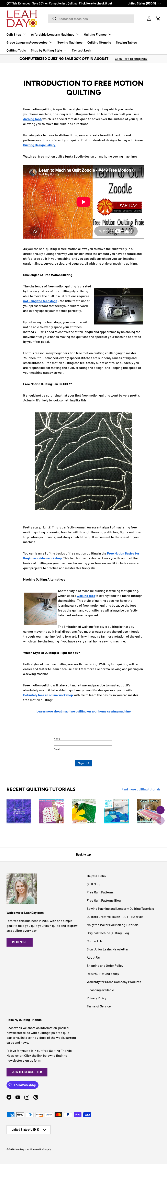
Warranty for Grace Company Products (114, 982)
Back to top (83, 854)
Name (57, 738)
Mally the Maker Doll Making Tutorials (112, 925)
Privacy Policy (96, 998)
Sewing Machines (69, 42)
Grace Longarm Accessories (27, 42)
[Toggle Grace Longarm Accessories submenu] (50, 42)
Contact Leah (81, 50)
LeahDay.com (22, 1149)
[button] (158, 18)
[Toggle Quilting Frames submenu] (109, 34)
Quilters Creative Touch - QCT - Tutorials (115, 916)
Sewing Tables (126, 42)
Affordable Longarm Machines (52, 34)
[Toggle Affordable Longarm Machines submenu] (77, 34)
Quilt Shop (14, 34)
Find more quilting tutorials (141, 789)
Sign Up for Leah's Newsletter (108, 949)
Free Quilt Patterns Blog (104, 900)
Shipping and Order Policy (105, 965)
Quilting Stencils (99, 42)
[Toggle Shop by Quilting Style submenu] (65, 50)
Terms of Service (99, 1006)
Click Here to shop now (131, 58)
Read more (19, 942)
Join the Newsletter (27, 1072)
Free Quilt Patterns (100, 892)
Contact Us (94, 941)
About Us (93, 957)
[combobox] (91, 18)
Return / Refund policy (103, 973)
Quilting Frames (95, 34)
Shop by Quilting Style (46, 50)
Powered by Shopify (41, 1149)
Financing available (100, 990)
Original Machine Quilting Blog (108, 933)
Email (57, 749)
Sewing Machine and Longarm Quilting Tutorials (120, 908)
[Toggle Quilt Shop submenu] (24, 34)
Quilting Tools (16, 50)
